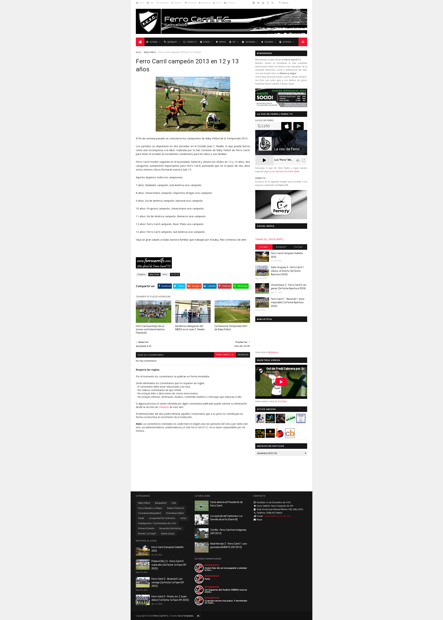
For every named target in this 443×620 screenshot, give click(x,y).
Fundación (164, 2)
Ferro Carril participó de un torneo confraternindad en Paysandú (150, 329)
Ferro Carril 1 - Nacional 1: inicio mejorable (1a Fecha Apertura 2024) (287, 302)
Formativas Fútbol (175, 513)
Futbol (263, 247)
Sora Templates (185, 615)
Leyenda (286, 42)
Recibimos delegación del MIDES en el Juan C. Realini (190, 328)
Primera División (146, 528)
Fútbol (154, 42)
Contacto (231, 2)
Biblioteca (206, 2)
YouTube (282, 401)
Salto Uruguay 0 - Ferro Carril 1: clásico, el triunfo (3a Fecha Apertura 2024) (287, 271)
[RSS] (272, 3)
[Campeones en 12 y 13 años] (193, 130)
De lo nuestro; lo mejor (150, 508)
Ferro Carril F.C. (225, 355)
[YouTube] (263, 3)
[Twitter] (258, 3)
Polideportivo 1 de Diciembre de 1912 (157, 523)
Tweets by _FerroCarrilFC (269, 239)
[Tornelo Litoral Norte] (279, 437)
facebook (243, 355)
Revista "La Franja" (147, 533)
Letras (183, 518)
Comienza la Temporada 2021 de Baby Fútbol (231, 328)
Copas (222, 42)
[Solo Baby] (290, 422)
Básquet (172, 42)
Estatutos (178, 2)
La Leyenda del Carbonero (162, 518)
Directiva (192, 2)
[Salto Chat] (270, 437)
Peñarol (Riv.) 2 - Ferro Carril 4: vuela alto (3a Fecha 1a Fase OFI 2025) (168, 565)
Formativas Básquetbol (149, 513)
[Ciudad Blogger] (290, 437)
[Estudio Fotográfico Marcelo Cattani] (270, 422)
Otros (206, 42)
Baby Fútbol (150, 52)
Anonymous (212, 565)
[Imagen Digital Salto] (280, 422)
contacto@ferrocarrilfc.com (277, 516)
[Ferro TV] (281, 218)
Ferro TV (192, 42)
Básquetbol (160, 502)
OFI (234, 42)
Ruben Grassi (167, 533)
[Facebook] (254, 3)
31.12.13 (175, 274)
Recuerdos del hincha (170, 528)
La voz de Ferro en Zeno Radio (284, 171)
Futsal (298, 247)
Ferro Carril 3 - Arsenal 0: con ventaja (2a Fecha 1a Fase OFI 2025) (167, 582)
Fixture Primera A (175, 508)
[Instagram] (268, 3)
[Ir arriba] (198, 615)
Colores (268, 42)
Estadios (250, 42)
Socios (219, 2)
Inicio (141, 2)
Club (152, 2)
